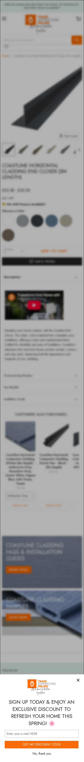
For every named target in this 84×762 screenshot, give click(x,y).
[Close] (78, 680)
